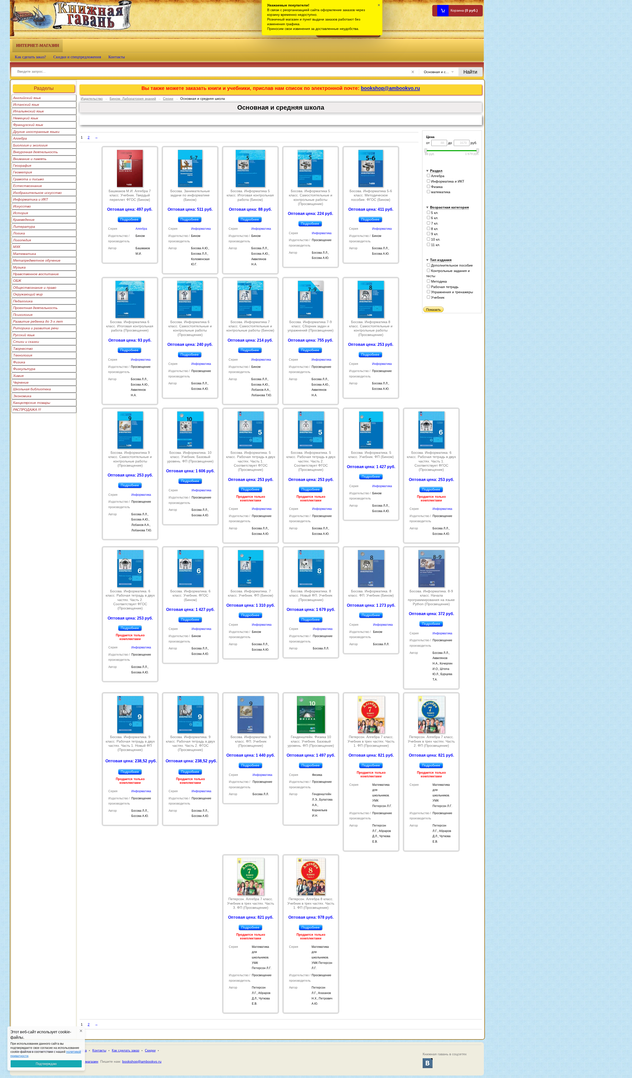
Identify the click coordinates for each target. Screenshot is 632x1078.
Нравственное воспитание (36, 274)
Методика (438, 281)
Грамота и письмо (28, 179)
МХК (16, 247)
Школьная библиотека (32, 389)
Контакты (116, 57)
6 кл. (434, 218)
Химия (18, 376)
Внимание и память (29, 159)
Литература (24, 226)
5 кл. (434, 213)
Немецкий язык (25, 118)
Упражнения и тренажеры (451, 292)
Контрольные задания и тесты (448, 273)
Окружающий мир (28, 294)
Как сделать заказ (125, 1050)
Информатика (201, 228)
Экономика (22, 396)
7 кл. (434, 223)
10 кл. (435, 239)
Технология (22, 355)
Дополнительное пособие (451, 265)
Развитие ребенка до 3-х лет (38, 321)
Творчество (23, 349)
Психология (22, 315)
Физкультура (24, 369)
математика (440, 192)
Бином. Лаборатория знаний (133, 99)
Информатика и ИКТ (30, 199)
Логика (19, 233)
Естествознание (27, 186)
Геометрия (22, 172)
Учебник (437, 297)
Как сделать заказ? (30, 57)
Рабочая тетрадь (444, 287)
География (22, 165)
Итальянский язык (28, 111)
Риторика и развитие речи (36, 328)
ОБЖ (17, 281)
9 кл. (434, 234)
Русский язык (24, 335)
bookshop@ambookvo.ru (390, 88)
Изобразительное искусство (37, 193)
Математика (24, 254)
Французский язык (28, 125)
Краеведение (24, 220)
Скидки (150, 1050)
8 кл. (434, 229)
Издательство (92, 99)
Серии (168, 99)
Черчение (21, 382)
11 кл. (435, 245)
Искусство (22, 206)
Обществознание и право (34, 288)
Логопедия (22, 240)
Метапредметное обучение (36, 260)
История (20, 213)
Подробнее (129, 219)
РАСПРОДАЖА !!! (27, 410)
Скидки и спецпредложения (77, 57)
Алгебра (20, 138)
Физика (19, 362)
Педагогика (23, 301)
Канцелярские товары (31, 403)
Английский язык (27, 98)
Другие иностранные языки (36, 132)
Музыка (19, 267)
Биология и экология (30, 145)
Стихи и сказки (26, 342)
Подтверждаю (46, 1064)
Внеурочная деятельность (35, 152)
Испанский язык (26, 104)
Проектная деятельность (35, 308)
